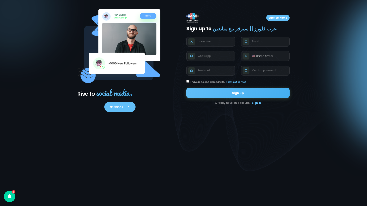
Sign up (238, 93)
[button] (9, 196)
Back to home (278, 18)
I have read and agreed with (218, 82)
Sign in (256, 103)
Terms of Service (236, 82)
